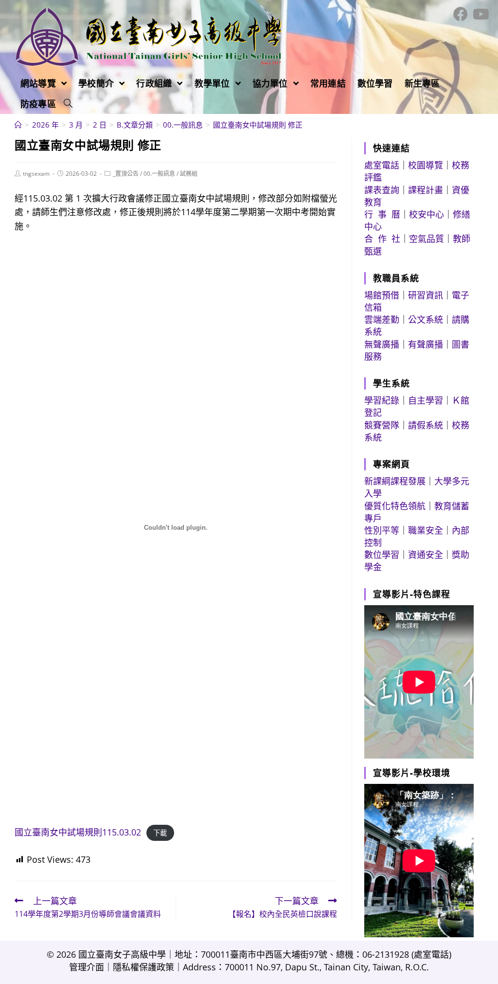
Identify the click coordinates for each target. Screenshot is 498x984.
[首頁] (18, 125)
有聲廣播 (425, 344)
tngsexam (36, 173)
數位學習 (381, 554)
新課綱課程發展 (395, 481)
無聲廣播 (381, 344)
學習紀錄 (381, 400)
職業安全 (425, 530)
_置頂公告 (126, 173)
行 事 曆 (382, 214)
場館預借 (381, 295)
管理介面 (86, 967)
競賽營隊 (381, 425)
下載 (160, 832)
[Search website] (68, 103)
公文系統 (425, 319)
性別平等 (381, 530)
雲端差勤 (381, 319)
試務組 (188, 173)
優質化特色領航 (395, 506)
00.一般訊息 (159, 173)
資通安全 (425, 554)
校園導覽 (425, 165)
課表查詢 (381, 190)
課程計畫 (425, 190)
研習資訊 (425, 295)
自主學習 (425, 400)
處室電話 (381, 165)
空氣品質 (426, 238)
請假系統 (425, 425)
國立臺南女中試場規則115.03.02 (78, 832)
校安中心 (426, 214)
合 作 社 (382, 238)
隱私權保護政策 (143, 967)
